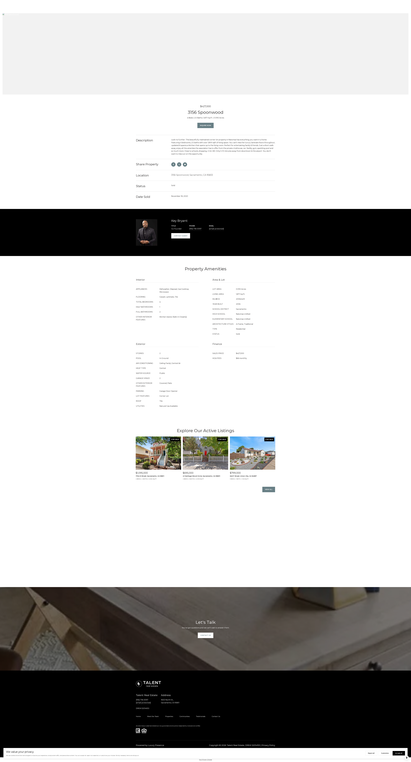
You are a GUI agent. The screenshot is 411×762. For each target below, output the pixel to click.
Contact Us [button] (205, 635)
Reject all (371, 753)
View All (269, 489)
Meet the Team (153, 716)
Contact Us (216, 716)
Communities (184, 716)
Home (138, 716)
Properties (169, 716)
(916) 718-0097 (195, 229)
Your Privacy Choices (205, 759)
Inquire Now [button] (205, 125)
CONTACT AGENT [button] (181, 236)
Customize (385, 753)
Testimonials (200, 716)
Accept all (398, 753)
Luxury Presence (156, 745)
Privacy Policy (268, 745)
